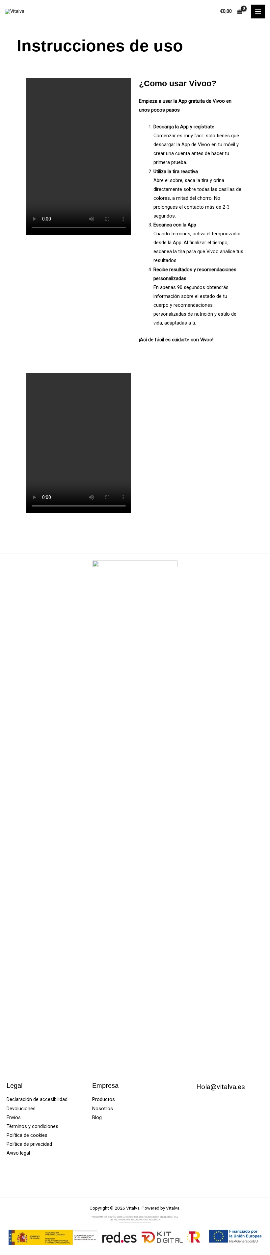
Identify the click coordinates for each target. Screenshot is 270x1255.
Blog (97, 1117)
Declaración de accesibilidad (37, 1099)
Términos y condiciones (32, 1126)
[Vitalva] (14, 11)
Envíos (14, 1117)
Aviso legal (18, 1153)
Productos (103, 1099)
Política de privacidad (29, 1144)
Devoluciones (21, 1108)
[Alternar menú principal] (258, 11)
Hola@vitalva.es (220, 1087)
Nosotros (102, 1108)
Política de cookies (27, 1135)
